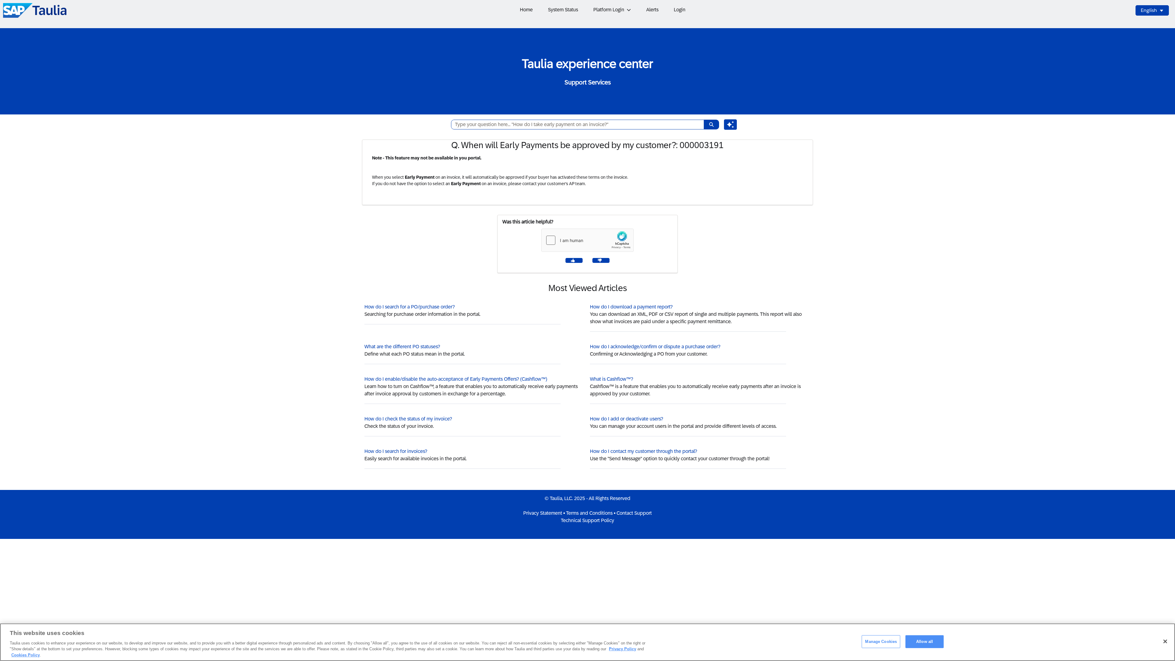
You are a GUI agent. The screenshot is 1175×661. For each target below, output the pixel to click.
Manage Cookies (881, 641)
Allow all (924, 641)
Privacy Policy (622, 649)
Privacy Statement (542, 513)
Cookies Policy (25, 654)
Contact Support (634, 513)
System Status (563, 9)
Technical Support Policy (587, 520)
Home (526, 9)
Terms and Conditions (589, 513)
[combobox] (575, 124)
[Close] (1165, 641)
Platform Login (608, 9)
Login (679, 9)
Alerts (652, 9)
